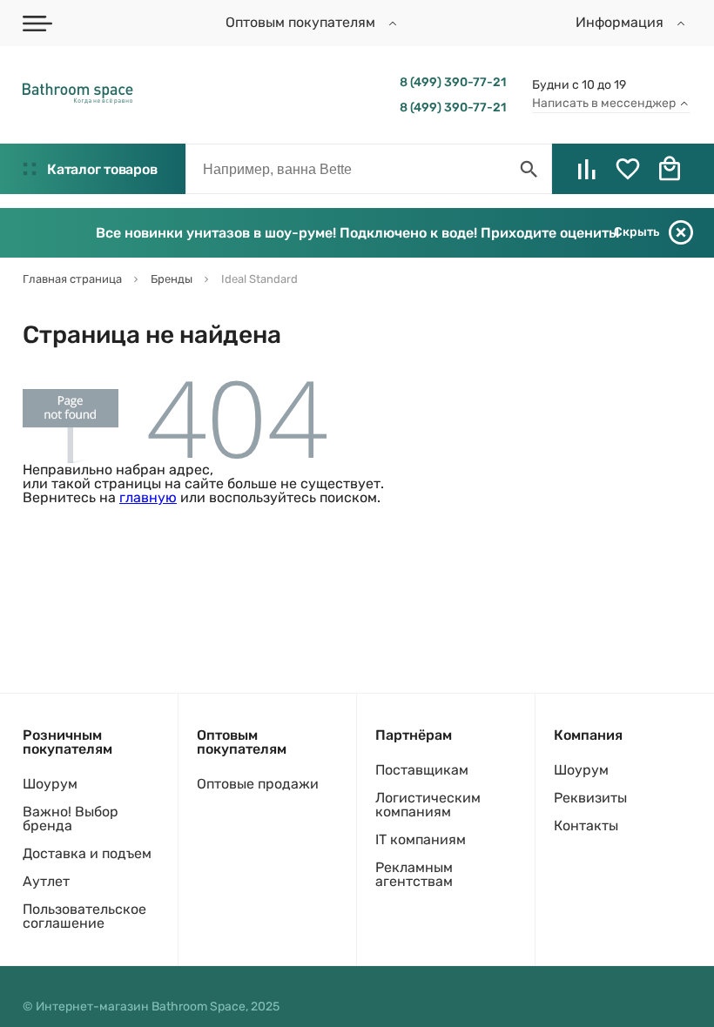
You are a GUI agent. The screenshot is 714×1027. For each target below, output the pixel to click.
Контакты (586, 825)
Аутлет (46, 881)
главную (148, 497)
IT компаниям (420, 839)
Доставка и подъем (87, 853)
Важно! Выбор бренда (70, 818)
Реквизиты (590, 797)
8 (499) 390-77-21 (453, 82)
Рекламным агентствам (414, 874)
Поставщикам (421, 770)
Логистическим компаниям (428, 804)
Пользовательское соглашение (84, 916)
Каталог (102, 169)
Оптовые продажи (258, 783)
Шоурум (50, 783)
